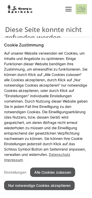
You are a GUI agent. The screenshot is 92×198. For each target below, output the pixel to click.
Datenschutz (59, 154)
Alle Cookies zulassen (52, 172)
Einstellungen (15, 172)
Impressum (13, 160)
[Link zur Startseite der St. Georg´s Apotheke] (19, 9)
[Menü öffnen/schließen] (68, 9)
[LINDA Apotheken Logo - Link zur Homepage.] (81, 9)
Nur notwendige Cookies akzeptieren (39, 185)
